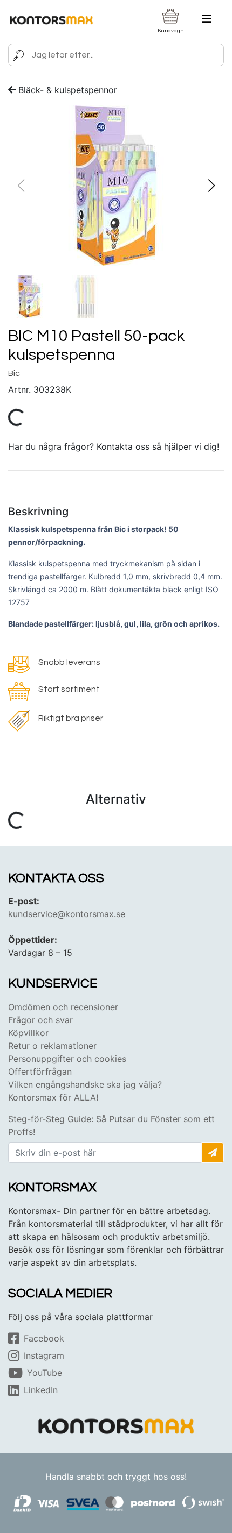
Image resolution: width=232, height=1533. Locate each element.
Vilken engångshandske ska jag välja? (85, 1084)
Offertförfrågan (40, 1071)
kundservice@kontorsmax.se (66, 914)
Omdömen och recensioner (63, 1007)
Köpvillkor (28, 1032)
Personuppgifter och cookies (67, 1058)
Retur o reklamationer (52, 1045)
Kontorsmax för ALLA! (53, 1097)
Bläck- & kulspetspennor (67, 89)
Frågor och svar (40, 1019)
